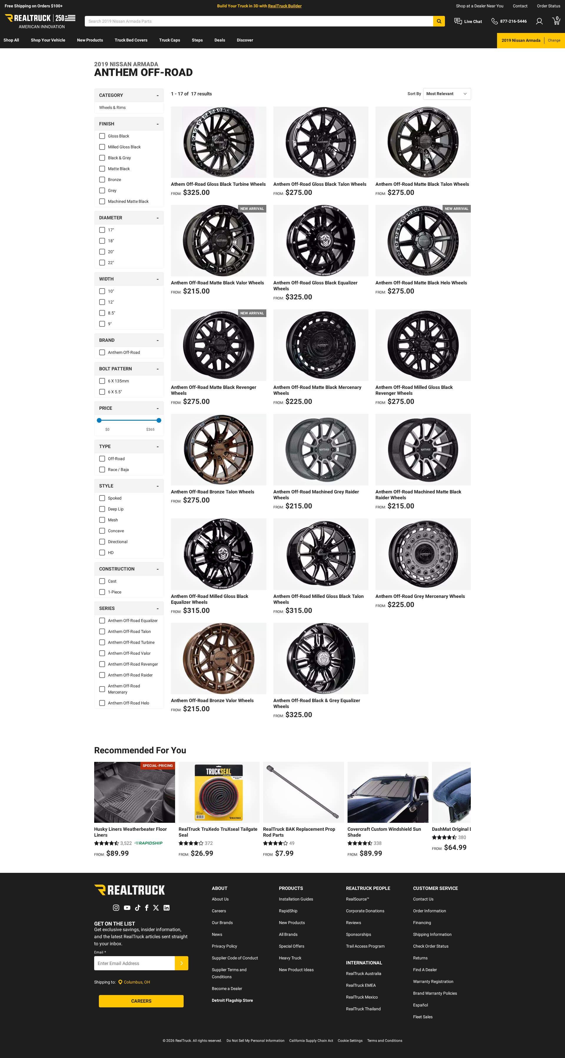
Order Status (548, 6)
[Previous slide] (100, 810)
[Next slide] (465, 810)
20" (111, 251)
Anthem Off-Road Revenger (133, 664)
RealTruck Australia (363, 973)
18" (111, 240)
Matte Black (119, 168)
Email (100, 952)
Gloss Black (118, 136)
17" (111, 230)
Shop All (11, 40)
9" (110, 323)
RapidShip (288, 910)
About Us (220, 899)
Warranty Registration (433, 981)
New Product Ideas (296, 969)
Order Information (429, 910)
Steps (197, 40)
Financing (422, 922)
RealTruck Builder (285, 6)
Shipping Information (432, 934)
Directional (117, 541)
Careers (219, 910)
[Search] (439, 21)
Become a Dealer (227, 988)
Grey (112, 190)
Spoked (115, 498)
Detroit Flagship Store (232, 1000)
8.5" (111, 313)
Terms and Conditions (384, 1041)
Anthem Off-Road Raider (130, 675)
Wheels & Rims (112, 107)
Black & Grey (119, 157)
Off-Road (116, 458)
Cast (112, 581)
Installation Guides (296, 899)
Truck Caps (169, 40)
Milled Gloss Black (124, 147)
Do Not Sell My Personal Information (256, 1041)
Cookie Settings (350, 1041)
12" (111, 302)
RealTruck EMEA (361, 985)
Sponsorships (358, 934)
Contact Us (423, 899)
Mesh (113, 520)
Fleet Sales (423, 1016)
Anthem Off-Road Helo (128, 703)
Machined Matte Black (128, 201)
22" (111, 262)
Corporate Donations (365, 910)
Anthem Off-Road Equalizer (133, 620)
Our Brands (222, 922)
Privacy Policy (224, 946)
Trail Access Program (365, 946)
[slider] (99, 420)
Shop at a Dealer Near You (479, 6)
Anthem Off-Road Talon (129, 631)
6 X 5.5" (115, 391)
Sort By (414, 93)
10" (111, 291)
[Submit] (181, 963)
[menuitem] (11, 40)
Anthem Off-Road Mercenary (124, 689)
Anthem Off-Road (124, 352)
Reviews (353, 922)
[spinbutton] (107, 429)
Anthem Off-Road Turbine (131, 642)
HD (111, 552)
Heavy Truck (290, 958)
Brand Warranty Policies (435, 993)
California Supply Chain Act (311, 1041)
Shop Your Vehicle (48, 40)
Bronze (114, 179)
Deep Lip (116, 509)
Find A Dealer (425, 969)
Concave (116, 530)
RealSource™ (357, 899)
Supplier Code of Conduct (235, 958)
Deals (220, 40)
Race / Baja (118, 469)
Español (420, 1005)
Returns (420, 958)
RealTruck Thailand (363, 1008)
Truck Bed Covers (131, 40)
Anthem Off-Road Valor (129, 653)
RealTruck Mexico (362, 997)
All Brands (288, 934)
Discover (245, 40)
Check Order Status (430, 946)
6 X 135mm (118, 381)
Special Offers (291, 946)
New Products (90, 40)
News (217, 934)
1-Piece (114, 592)
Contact (520, 6)
